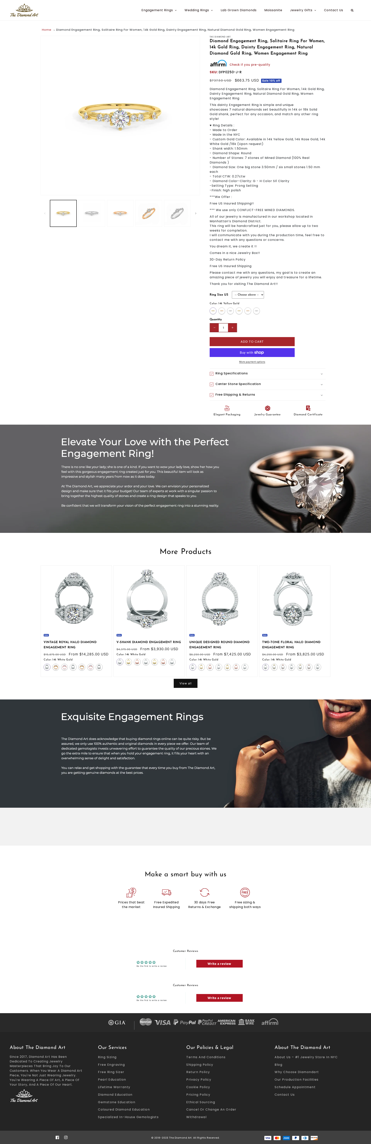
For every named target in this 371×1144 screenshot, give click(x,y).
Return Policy (198, 1072)
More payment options (252, 361)
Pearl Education (112, 1079)
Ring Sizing (107, 1057)
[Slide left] (45, 213)
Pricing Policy (198, 1094)
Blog (278, 1064)
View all (186, 683)
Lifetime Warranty (114, 1087)
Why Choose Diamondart (297, 1072)
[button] (268, 374)
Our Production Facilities (297, 1079)
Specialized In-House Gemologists (128, 1117)
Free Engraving (111, 1064)
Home (46, 30)
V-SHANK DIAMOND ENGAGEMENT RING (149, 642)
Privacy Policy (198, 1079)
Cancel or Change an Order (211, 1109)
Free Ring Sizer (111, 1072)
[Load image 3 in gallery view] (120, 213)
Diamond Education (115, 1094)
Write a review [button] (219, 964)
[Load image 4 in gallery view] (148, 213)
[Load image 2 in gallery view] (91, 213)
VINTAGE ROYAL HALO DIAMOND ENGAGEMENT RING (70, 645)
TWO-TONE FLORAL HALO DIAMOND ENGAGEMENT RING (291, 645)
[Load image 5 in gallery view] (177, 213)
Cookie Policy (198, 1087)
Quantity (216, 319)
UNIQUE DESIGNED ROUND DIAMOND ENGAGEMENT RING (219, 645)
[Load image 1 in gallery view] (63, 213)
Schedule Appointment (295, 1087)
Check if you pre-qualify (250, 65)
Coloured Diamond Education (124, 1109)
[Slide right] (195, 213)
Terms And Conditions (205, 1057)
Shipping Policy (199, 1064)
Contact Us (285, 1094)
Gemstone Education (116, 1102)
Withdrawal (196, 1117)
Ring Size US (219, 294)
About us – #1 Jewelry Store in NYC (306, 1057)
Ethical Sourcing (200, 1102)
